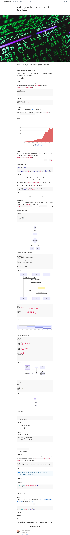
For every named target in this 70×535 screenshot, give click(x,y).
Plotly (33, 109)
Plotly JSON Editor (32, 148)
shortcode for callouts (32, 457)
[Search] (66, 1)
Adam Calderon (7, 2)
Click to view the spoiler (23, 493)
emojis (31, 501)
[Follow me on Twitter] (64, 1)
